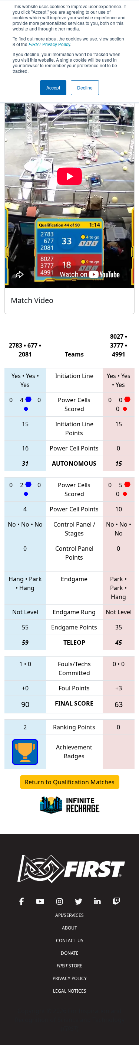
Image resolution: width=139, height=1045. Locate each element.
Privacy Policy (49, 44)
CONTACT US (69, 940)
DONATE (70, 953)
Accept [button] (53, 87)
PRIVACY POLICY (70, 978)
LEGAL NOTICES (69, 991)
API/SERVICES (69, 915)
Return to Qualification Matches (70, 782)
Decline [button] (85, 87)
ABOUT (69, 928)
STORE (69, 966)
